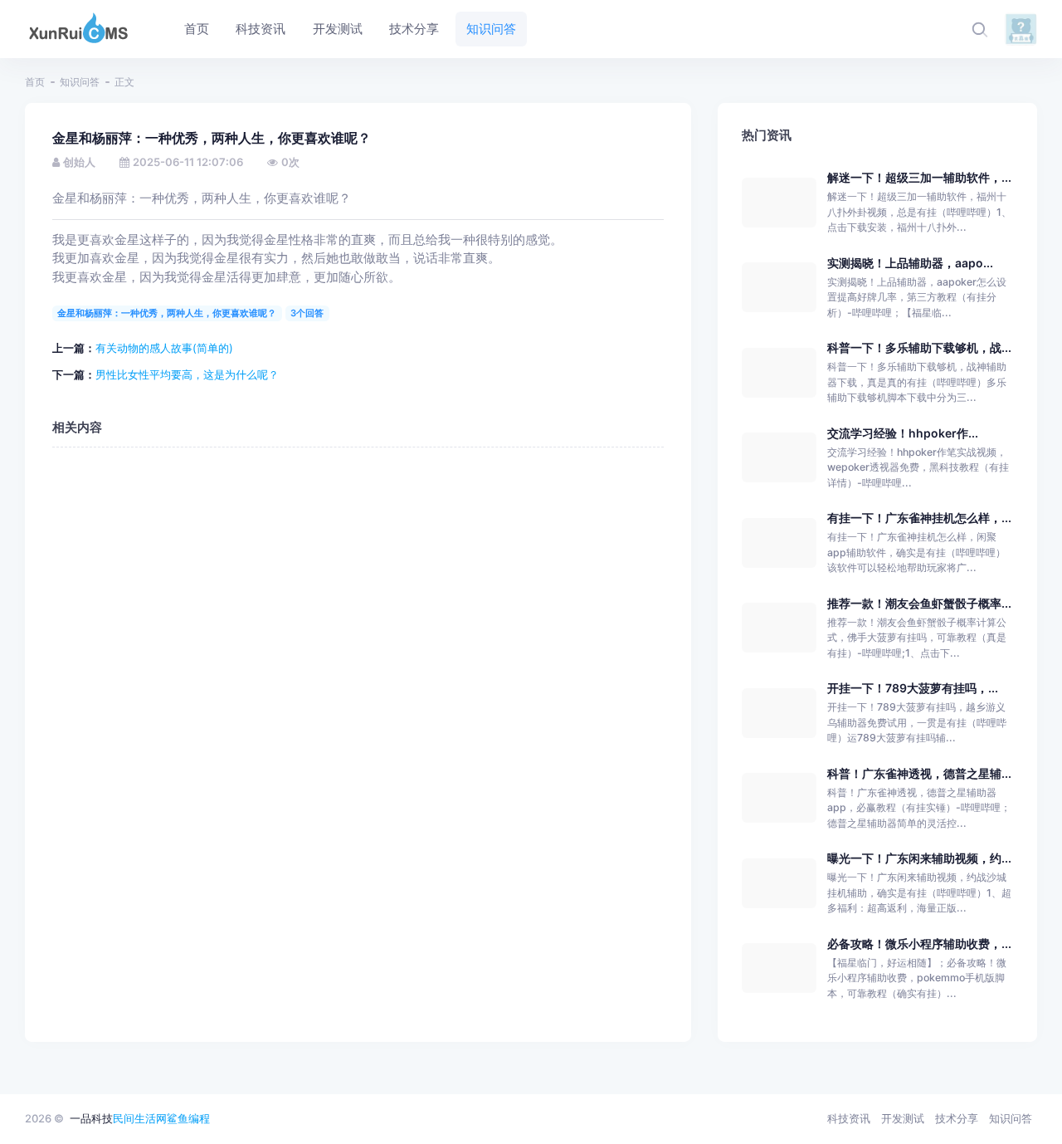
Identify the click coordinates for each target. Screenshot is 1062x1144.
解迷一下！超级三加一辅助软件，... (919, 177)
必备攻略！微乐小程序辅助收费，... (919, 943)
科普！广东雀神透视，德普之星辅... (919, 773)
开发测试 (902, 1118)
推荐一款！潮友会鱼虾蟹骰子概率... (919, 603)
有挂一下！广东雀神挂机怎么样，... (919, 518)
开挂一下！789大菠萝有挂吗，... (912, 688)
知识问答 (80, 82)
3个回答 (307, 313)
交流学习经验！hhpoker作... (902, 433)
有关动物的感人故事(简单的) (164, 347)
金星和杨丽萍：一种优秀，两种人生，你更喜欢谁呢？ (166, 313)
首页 (35, 82)
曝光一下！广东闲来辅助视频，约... (919, 858)
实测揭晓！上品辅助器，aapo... (910, 263)
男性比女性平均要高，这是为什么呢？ (187, 374)
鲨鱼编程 (188, 1118)
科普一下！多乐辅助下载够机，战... (919, 347)
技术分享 (956, 1118)
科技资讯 (848, 1118)
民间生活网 (140, 1118)
